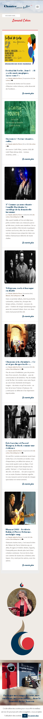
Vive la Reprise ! (15, 217)
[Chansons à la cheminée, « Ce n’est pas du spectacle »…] (20, 340)
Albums (8, 295)
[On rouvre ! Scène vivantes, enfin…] (20, 117)
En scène (32, 144)
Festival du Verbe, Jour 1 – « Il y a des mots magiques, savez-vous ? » (20, 73)
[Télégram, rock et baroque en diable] (20, 266)
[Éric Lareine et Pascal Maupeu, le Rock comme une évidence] (20, 421)
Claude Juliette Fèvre (15, 78)
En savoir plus (28, 93)
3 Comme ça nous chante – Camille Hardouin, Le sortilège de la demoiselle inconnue (20, 208)
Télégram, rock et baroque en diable (20, 289)
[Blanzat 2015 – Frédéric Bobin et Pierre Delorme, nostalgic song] (20, 508)
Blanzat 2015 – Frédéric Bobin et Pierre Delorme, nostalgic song (18, 532)
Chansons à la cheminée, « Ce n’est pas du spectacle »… (20, 363)
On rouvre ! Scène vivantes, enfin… (20, 140)
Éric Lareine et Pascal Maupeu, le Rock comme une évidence (20, 445)
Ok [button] (25, 716)
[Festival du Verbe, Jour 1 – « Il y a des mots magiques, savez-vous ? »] (20, 49)
